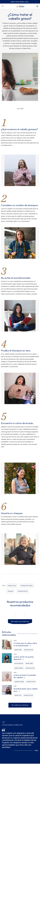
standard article (23, 591)
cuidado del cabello (27, 585)
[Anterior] (16, 615)
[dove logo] (20, 6)
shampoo (10, 591)
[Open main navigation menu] (37, 6)
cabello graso (12, 585)
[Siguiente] (24, 615)
